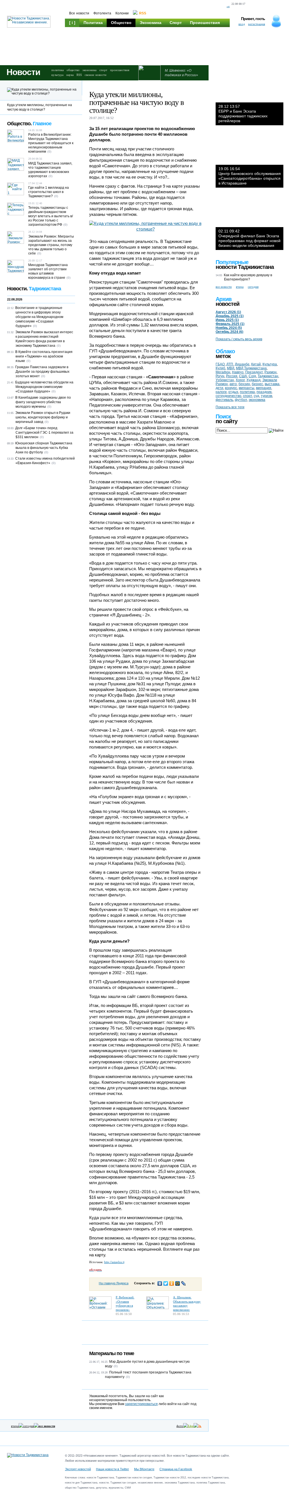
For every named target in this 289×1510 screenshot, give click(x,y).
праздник (264, 392)
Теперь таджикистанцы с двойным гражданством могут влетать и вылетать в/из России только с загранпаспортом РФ (50, 216)
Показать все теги (230, 407)
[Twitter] (166, 1283)
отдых (233, 392)
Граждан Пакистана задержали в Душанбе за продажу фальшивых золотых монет (42, 371)
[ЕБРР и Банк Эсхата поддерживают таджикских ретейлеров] (249, 85)
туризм (266, 396)
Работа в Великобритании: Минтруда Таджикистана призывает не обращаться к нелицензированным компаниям (50, 143)
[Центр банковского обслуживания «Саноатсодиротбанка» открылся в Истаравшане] (249, 148)
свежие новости (95, 74)
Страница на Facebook (175, 1469)
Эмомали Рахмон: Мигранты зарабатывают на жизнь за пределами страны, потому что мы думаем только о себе (51, 244)
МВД (230, 368)
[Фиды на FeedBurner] (272, 7)
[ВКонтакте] (160, 1283)
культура (57, 74)
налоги (221, 392)
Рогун (220, 376)
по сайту (226, 421)
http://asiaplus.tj (114, 1262)
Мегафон (223, 372)
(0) (116, 1366)
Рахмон (270, 372)
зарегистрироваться (141, 1404)
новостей (227, 304)
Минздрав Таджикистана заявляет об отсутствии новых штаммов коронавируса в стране (48, 271)
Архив (223, 299)
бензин (244, 384)
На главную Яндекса (113, 1283)
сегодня (28, 1426)
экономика (89, 70)
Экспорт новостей (78, 1469)
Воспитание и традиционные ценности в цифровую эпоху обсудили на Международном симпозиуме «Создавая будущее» (39, 317)
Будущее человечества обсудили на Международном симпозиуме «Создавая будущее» (44, 386)
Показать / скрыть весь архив (239, 339)
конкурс (231, 388)
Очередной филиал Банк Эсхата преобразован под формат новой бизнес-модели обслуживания (249, 238)
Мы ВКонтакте (144, 1469)
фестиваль (224, 400)
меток (223, 356)
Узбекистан (225, 380)
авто (233, 384)
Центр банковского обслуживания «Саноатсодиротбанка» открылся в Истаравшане (249, 175)
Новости (23, 72)
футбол (241, 400)
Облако (225, 351)
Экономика (150, 22)
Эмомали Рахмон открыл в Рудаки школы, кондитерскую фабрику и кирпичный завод (42, 417)
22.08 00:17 (238, 3)
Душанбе (242, 364)
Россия (231, 376)
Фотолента (102, 13)
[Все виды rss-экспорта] (281, 7)
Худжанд (253, 380)
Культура (78, 31)
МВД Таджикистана (251, 368)
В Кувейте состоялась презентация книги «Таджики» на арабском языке (44, 356)
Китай (256, 364)
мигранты (246, 388)
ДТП (229, 364)
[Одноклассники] (172, 1283)
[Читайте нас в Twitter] (263, 7)
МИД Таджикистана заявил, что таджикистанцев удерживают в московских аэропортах (50, 169)
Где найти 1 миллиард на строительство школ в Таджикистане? (48, 192)
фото (179, 1426)
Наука (102, 31)
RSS (79, 74)
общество (73, 70)
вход (241, 24)
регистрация (256, 24)
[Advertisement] (172, 48)
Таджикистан (268, 376)
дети (219, 388)
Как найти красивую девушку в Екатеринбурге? (248, 277)
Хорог (240, 380)
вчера (15, 1426)
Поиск (223, 416)
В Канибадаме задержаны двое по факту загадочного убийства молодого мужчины (43, 402)
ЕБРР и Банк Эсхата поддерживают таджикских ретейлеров (243, 113)
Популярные (232, 262)
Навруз (238, 372)
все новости (224, 286)
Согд (252, 376)
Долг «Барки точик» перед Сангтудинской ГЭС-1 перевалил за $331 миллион (44, 432)
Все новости (79, 13)
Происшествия (205, 22)
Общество (121, 22)
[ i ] (72, 22)
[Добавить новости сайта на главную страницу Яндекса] (252, 7)
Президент (254, 372)
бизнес (257, 384)
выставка (272, 384)
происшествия (119, 70)
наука (70, 74)
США (243, 376)
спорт (103, 70)
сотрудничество (228, 396)
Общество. (29, 123)
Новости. (34, 288)
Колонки (122, 13)
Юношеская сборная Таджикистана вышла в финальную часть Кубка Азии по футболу (43, 447)
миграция (263, 388)
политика (57, 70)
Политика (93, 22)
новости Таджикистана (245, 267)
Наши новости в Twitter (112, 1469)
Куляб (220, 368)
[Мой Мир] (178, 1283)
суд (256, 396)
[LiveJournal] (184, 1283)
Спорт (176, 22)
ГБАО (220, 364)
